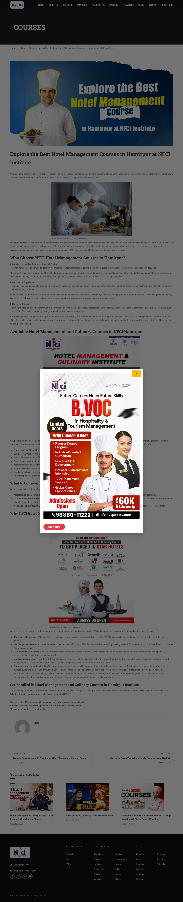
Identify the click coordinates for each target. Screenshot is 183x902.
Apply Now (54, 526)
